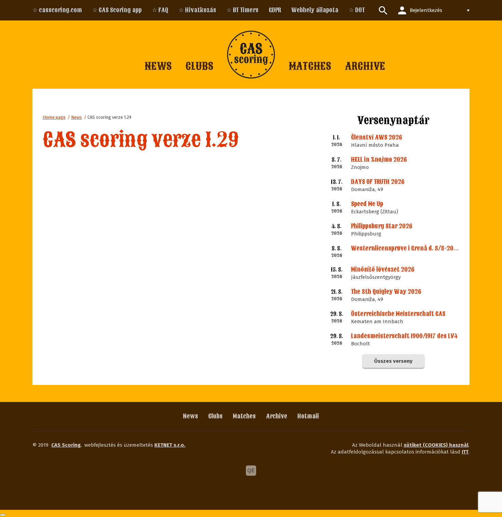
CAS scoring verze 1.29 (109, 117)
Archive (276, 416)
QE (251, 470)
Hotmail (308, 416)
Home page (54, 117)
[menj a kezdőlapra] (251, 54)
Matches (244, 416)
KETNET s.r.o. (169, 445)
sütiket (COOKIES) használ (436, 445)
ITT (465, 452)
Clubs (215, 416)
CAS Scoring (66, 445)
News (76, 117)
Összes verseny (393, 361)
